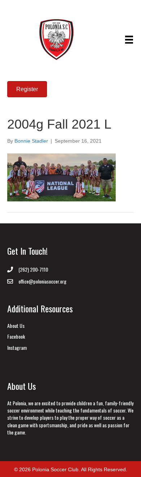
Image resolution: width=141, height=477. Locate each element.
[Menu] (129, 40)
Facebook (16, 336)
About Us (16, 325)
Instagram (17, 347)
